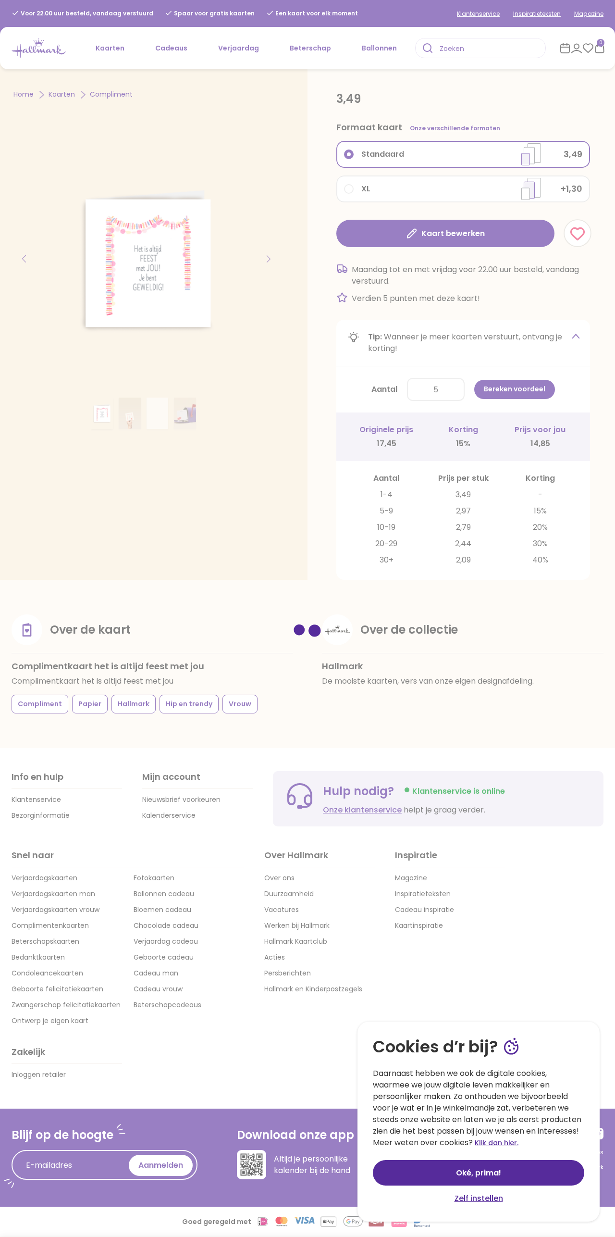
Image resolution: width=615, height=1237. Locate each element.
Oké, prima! (478, 1172)
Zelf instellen (479, 1198)
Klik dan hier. (496, 1143)
